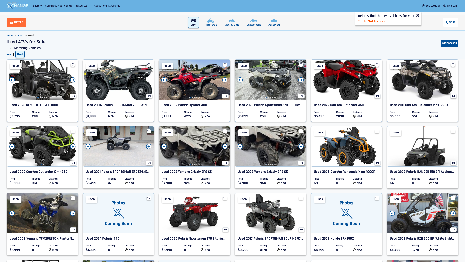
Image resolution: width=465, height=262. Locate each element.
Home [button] (10, 35)
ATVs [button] (21, 35)
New (9, 54)
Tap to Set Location (372, 21)
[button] (37, 5)
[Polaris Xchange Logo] (17, 5)
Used (20, 54)
